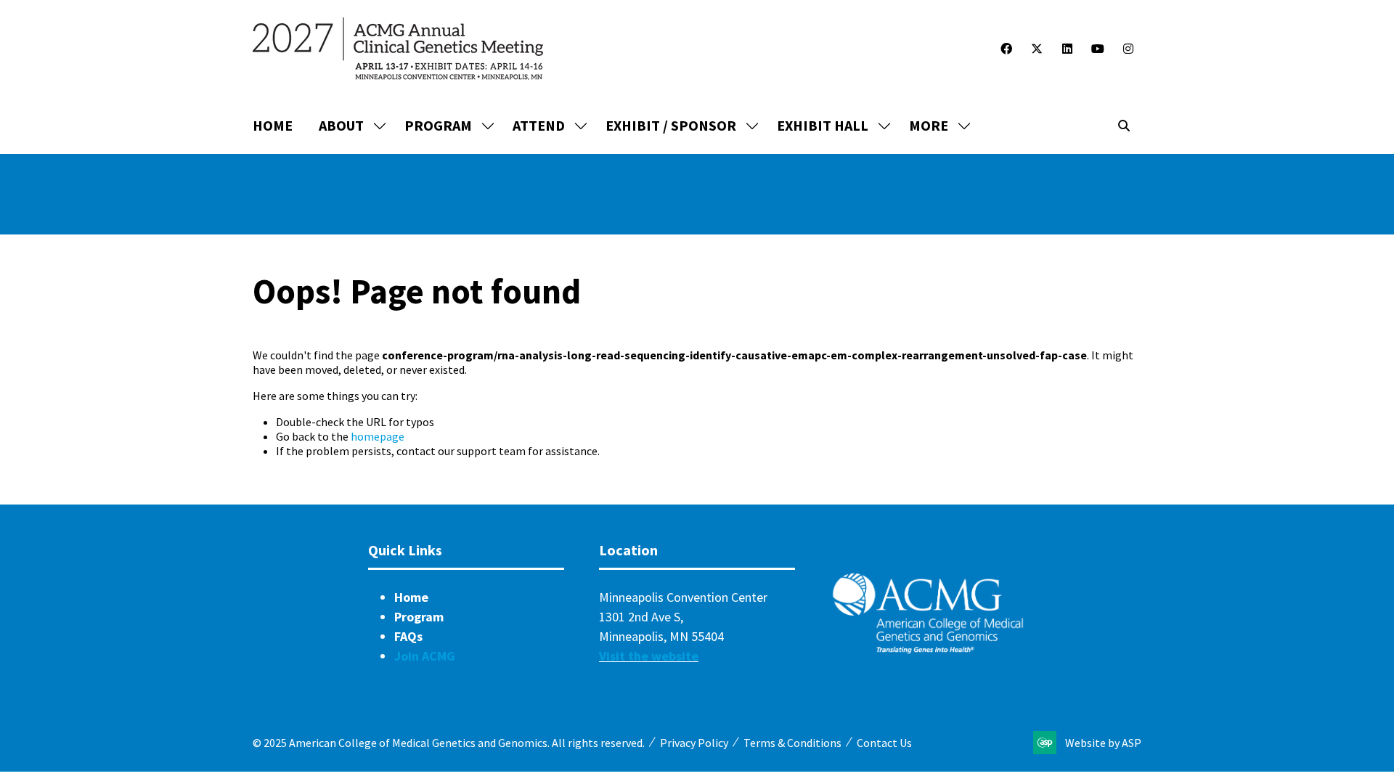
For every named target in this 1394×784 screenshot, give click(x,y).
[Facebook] (1006, 49)
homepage (377, 436)
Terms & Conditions (792, 742)
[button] (935, 125)
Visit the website (648, 656)
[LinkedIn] (1067, 49)
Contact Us (884, 742)
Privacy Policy (694, 742)
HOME (273, 125)
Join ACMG (424, 656)
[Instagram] (1128, 49)
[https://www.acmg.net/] (928, 650)
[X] (1037, 49)
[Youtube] (1098, 49)
